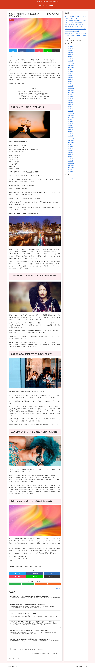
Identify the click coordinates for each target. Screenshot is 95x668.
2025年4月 (70, 79)
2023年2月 (70, 133)
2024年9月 (70, 94)
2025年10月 (71, 67)
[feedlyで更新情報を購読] (21, 584)
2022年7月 (70, 148)
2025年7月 (70, 73)
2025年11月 (71, 65)
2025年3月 (70, 81)
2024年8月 (70, 96)
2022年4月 (70, 154)
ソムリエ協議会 (25, 566)
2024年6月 (70, 100)
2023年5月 (70, 127)
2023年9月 (70, 119)
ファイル (11, 566)
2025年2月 (70, 84)
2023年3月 (70, 131)
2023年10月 (71, 117)
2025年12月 (71, 63)
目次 (33, 88)
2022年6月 (70, 150)
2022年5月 (70, 152)
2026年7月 (70, 48)
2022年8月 (70, 146)
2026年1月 (70, 61)
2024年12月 (71, 88)
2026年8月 (70, 46)
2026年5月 (70, 52)
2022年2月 (70, 159)
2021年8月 (70, 171)
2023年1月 (70, 136)
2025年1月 (70, 86)
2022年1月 (70, 161)
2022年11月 (71, 140)
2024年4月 (70, 104)
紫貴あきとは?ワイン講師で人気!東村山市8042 (30, 91)
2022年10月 (71, 142)
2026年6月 (70, 50)
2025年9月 (70, 69)
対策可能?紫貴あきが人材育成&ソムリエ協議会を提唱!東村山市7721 (35, 93)
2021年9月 (70, 169)
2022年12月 (71, 138)
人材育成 (31, 566)
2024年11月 (71, 90)
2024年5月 (70, 102)
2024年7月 (70, 98)
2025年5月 (70, 77)
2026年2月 (70, 58)
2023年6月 (70, 125)
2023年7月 (70, 123)
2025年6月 (70, 75)
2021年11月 (71, 165)
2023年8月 (70, 121)
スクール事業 (17, 566)
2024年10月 (71, 92)
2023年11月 (71, 115)
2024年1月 (70, 111)
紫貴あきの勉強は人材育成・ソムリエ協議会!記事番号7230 (32, 95)
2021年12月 (71, 163)
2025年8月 (70, 71)
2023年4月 (70, 129)
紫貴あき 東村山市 (37, 566)
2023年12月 (71, 113)
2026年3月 (70, 56)
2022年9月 (70, 144)
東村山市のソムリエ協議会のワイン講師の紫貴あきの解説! (32, 98)
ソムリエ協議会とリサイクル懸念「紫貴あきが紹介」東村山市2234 (34, 96)
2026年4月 (70, 54)
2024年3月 (70, 106)
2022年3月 (70, 156)
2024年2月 (70, 108)
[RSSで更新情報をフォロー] (48, 584)
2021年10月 (71, 167)
